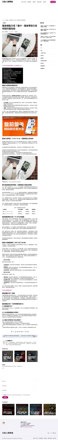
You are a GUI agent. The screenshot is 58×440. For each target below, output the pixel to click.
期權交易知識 (39, 1)
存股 (41, 50)
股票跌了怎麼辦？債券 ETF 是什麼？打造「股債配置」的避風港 (48, 30)
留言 (3, 368)
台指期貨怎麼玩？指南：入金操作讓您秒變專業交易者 (19, 358)
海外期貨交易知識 (44, 60)
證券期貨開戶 (43, 65)
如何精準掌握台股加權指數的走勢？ (32, 357)
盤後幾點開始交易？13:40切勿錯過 (10, 74)
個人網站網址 (4, 390)
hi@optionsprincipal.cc (28, 426)
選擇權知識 (29, 1)
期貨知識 (34, 1)
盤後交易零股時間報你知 (7, 70)
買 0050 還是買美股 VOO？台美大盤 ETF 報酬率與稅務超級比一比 (48, 33)
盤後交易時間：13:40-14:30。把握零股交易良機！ (13, 71)
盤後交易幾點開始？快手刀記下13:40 (10, 75)
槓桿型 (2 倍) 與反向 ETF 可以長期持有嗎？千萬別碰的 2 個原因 (48, 26)
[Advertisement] (29, 10)
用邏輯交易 (9, 340)
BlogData (15, 438)
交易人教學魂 (7, 2)
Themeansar (20, 438)
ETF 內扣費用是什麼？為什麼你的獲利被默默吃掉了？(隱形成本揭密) (48, 41)
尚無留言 (16, 31)
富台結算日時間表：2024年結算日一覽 (13, 65)
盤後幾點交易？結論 (7, 77)
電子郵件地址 (4, 385)
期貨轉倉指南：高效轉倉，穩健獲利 (7, 357)
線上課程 (44, 1)
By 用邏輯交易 (6, 31)
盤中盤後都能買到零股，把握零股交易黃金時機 (12, 73)
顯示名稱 (4, 381)
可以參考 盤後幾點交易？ (7, 290)
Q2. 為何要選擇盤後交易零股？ (10, 81)
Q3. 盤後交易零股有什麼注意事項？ (11, 82)
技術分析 (42, 55)
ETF (41, 47)
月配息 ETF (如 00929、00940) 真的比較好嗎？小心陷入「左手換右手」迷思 (48, 37)
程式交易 (42, 63)
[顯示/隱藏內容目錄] (21, 69)
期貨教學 (5, 354)
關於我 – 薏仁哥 (23, 1)
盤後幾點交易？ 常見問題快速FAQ (9, 78)
